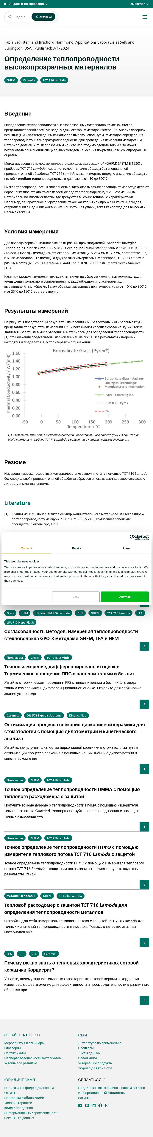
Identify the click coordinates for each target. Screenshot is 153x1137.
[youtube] (80, 1105)
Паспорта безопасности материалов (32, 1058)
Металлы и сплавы (21, 896)
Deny (75, 596)
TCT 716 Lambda (54, 80)
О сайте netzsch (22, 1034)
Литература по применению (99, 1042)
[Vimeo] (87, 1105)
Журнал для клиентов (95, 1068)
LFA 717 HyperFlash (20, 622)
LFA (140, 613)
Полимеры (15, 657)
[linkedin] (94, 1105)
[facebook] (100, 1105)
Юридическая (19, 1079)
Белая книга (87, 1058)
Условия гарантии (18, 1102)
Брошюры (86, 1048)
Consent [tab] (26, 548)
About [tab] (126, 548)
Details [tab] (76, 548)
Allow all (125, 596)
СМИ (82, 1034)
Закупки (84, 1097)
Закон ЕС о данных (19, 1117)
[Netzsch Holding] (6, 4)
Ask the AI (45, 17)
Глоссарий (12, 1048)
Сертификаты (15, 1053)
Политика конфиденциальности (29, 1087)
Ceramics (29, 80)
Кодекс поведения (18, 1107)
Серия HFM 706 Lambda (52, 613)
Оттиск (9, 1092)
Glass (10, 613)
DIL (21, 954)
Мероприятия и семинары (24, 1042)
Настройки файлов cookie (24, 1097)
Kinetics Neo (77, 715)
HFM (24, 613)
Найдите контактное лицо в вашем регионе (111, 1087)
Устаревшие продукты (95, 1063)
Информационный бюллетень (101, 1092)
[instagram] (107, 1105)
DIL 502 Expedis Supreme (44, 715)
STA (34, 954)
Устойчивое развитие (20, 1063)
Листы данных (89, 1053)
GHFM (11, 80)
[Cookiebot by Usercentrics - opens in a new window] (132, 537)
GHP (80, 613)
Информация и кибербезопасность (31, 1112)
